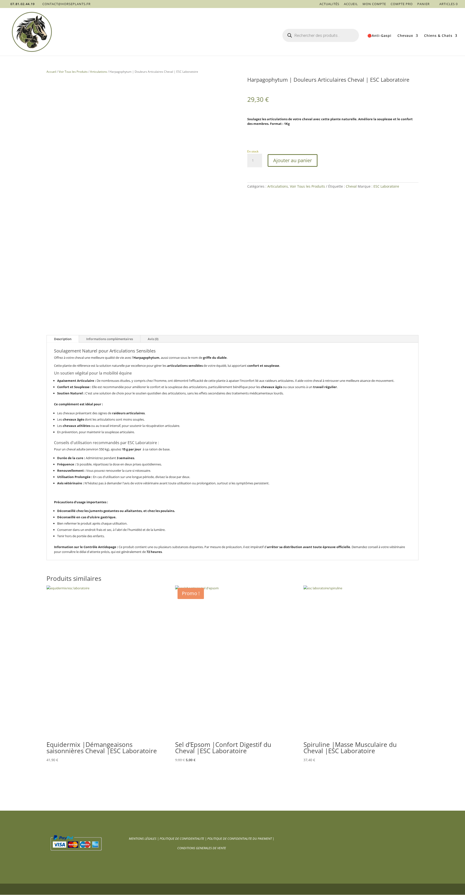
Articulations (98, 72)
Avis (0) (153, 339)
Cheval (351, 186)
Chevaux (405, 36)
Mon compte (374, 4)
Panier (423, 4)
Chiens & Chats (438, 36)
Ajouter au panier (292, 160)
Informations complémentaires (109, 339)
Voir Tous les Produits (73, 72)
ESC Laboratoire (386, 186)
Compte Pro (402, 4)
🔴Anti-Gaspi (379, 36)
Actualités (329, 4)
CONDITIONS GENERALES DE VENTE (201, 848)
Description (62, 339)
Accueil (351, 4)
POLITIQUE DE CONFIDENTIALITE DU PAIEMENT (239, 838)
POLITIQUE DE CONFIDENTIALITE (182, 838)
